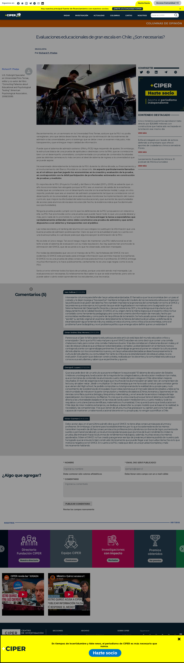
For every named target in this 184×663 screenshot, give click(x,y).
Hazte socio (105, 652)
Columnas (115, 15)
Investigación (81, 15)
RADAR (67, 15)
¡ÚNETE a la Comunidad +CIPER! (127, 9)
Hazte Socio (144, 3)
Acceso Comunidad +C (167, 3)
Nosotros (142, 15)
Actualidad (99, 15)
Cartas (128, 15)
